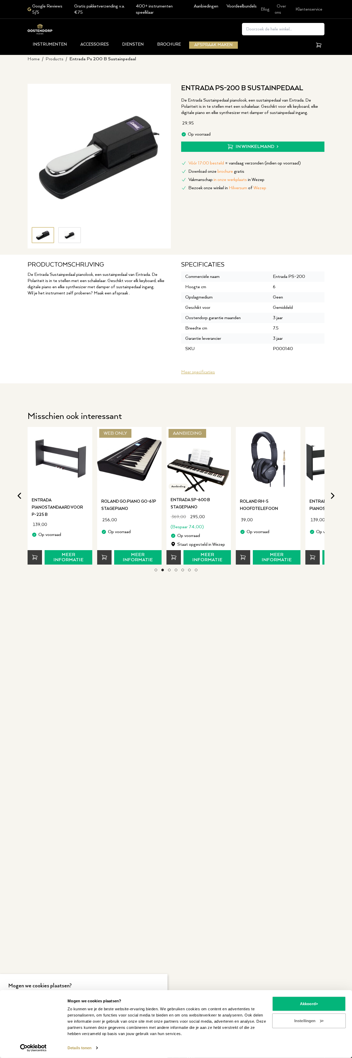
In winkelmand (255, 146)
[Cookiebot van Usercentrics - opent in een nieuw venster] (33, 1048)
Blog (265, 9)
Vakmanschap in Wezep (226, 179)
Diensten (133, 44)
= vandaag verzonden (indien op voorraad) (244, 163)
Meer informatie (68, 557)
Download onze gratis (216, 171)
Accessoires (94, 44)
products (54, 59)
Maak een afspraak (111, 293)
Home (34, 59)
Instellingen (304, 1020)
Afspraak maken (213, 45)
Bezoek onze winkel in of (227, 188)
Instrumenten (50, 44)
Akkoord (308, 1004)
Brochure (169, 44)
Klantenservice (309, 9)
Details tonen (79, 1048)
